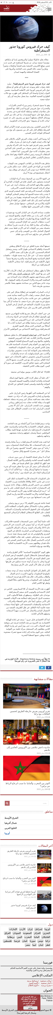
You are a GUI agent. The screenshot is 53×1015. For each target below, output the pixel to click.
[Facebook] (4, 2)
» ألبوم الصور (33, 983)
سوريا (32, 941)
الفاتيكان (46, 937)
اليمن (19, 937)
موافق (30, 1008)
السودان (17, 933)
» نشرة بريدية (46, 985)
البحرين (46, 933)
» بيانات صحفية (46, 981)
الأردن (22, 929)
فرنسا (17, 941)
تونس (40, 941)
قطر (48, 945)
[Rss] (7, 2)
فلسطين (8, 941)
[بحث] (7, 803)
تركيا (48, 941)
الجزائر (37, 933)
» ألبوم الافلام (33, 985)
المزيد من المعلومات (27, 1004)
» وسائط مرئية (33, 981)
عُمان (24, 941)
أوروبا (47, 929)
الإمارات (13, 929)
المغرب (28, 937)
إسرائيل (38, 929)
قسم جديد (8, 63)
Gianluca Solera (27, 659)
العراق (7, 933)
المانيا (36, 937)
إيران (30, 929)
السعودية (27, 933)
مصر (27, 945)
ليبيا (34, 945)
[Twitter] (1, 2)
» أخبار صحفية (46, 983)
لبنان (41, 945)
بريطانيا (10, 937)
